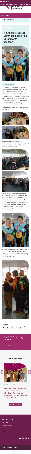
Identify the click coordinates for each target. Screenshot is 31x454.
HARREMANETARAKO (7, 419)
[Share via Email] (12, 327)
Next (29, 372)
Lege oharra (5, 422)
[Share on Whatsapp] (20, 327)
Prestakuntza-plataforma (6, 4)
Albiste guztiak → (15, 404)
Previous (2, 372)
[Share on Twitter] (7, 327)
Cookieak (4, 428)
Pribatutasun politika (7, 425)
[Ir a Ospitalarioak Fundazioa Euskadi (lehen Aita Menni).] (5, 19)
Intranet (15, 4)
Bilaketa (22, 4)
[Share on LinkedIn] (16, 327)
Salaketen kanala (6, 431)
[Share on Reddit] (25, 327)
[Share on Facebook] (3, 327)
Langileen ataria (14, 1)
